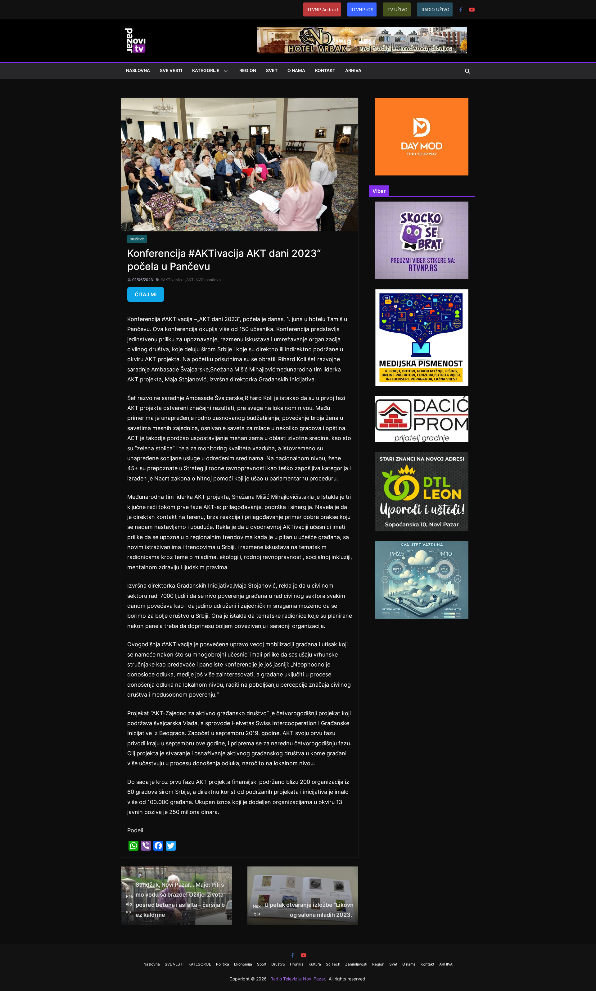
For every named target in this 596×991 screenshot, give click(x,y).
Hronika (297, 964)
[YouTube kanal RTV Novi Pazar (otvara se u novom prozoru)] (472, 10)
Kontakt (325, 70)
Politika (222, 964)
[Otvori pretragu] (467, 71)
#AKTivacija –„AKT (177, 279)
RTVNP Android (322, 9)
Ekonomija (243, 964)
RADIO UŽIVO (435, 9)
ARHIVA (353, 70)
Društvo (137, 239)
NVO (200, 279)
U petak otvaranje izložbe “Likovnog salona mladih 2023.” (303, 910)
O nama (296, 70)
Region (247, 70)
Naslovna (138, 70)
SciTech (333, 964)
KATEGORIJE (205, 70)
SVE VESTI (171, 70)
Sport (261, 964)
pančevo (213, 279)
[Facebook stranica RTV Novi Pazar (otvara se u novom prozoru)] (461, 10)
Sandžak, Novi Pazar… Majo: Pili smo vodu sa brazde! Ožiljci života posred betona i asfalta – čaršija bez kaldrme (175, 899)
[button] (224, 71)
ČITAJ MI (145, 294)
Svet (272, 70)
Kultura (315, 964)
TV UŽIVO (397, 9)
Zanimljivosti (356, 964)
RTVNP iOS (361, 9)
